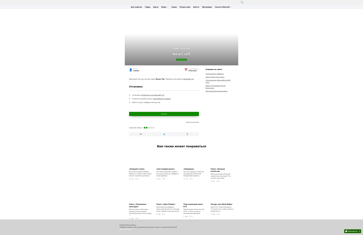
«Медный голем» (137, 169)
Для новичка (136, 7)
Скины (174, 7)
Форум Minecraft (125, 229)
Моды (163, 7)
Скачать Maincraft (222, 7)
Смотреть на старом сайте (192, 122)
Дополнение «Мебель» (215, 74)
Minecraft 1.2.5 (188, 79)
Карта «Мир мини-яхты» (215, 77)
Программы (207, 7)
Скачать (164, 114)
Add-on (196, 7)
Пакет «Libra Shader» (165, 204)
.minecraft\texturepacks (162, 99)
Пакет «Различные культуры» (137, 205)
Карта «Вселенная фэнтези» (217, 91)
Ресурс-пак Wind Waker (221, 204)
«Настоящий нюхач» (165, 169)
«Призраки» (188, 169)
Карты (155, 7)
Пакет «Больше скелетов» (218, 170)
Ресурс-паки (185, 7)
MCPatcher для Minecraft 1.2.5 (152, 95)
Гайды (147, 7)
